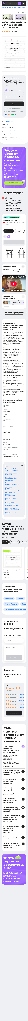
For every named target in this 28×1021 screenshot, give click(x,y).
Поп (7, 124)
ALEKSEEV (9, 598)
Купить (14, 104)
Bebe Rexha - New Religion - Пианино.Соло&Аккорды (12, 488)
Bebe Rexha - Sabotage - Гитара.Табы (12, 473)
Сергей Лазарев (11, 604)
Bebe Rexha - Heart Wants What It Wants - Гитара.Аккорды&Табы (11, 504)
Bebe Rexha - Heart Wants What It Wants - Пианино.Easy (11, 478)
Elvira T (20, 598)
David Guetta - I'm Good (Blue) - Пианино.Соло (11, 469)
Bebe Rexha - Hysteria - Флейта (11, 513)
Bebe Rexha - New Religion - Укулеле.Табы (12, 483)
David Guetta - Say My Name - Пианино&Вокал (12, 508)
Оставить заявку (14, 182)
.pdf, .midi (10, 90)
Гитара (12, 134)
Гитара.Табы (13, 131)
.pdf (9, 97)
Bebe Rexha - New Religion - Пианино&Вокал (10, 494)
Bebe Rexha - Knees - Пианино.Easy (11, 499)
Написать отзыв (14, 713)
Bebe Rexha (9, 121)
